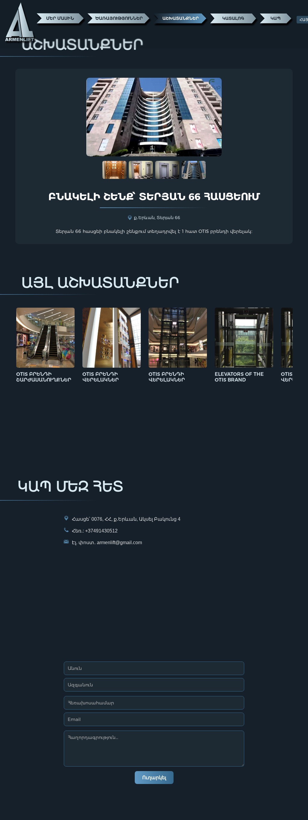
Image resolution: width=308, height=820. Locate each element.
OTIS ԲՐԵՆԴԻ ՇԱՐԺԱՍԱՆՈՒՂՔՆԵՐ (43, 377)
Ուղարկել (154, 777)
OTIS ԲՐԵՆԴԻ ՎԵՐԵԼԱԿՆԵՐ (100, 377)
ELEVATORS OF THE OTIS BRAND (239, 377)
